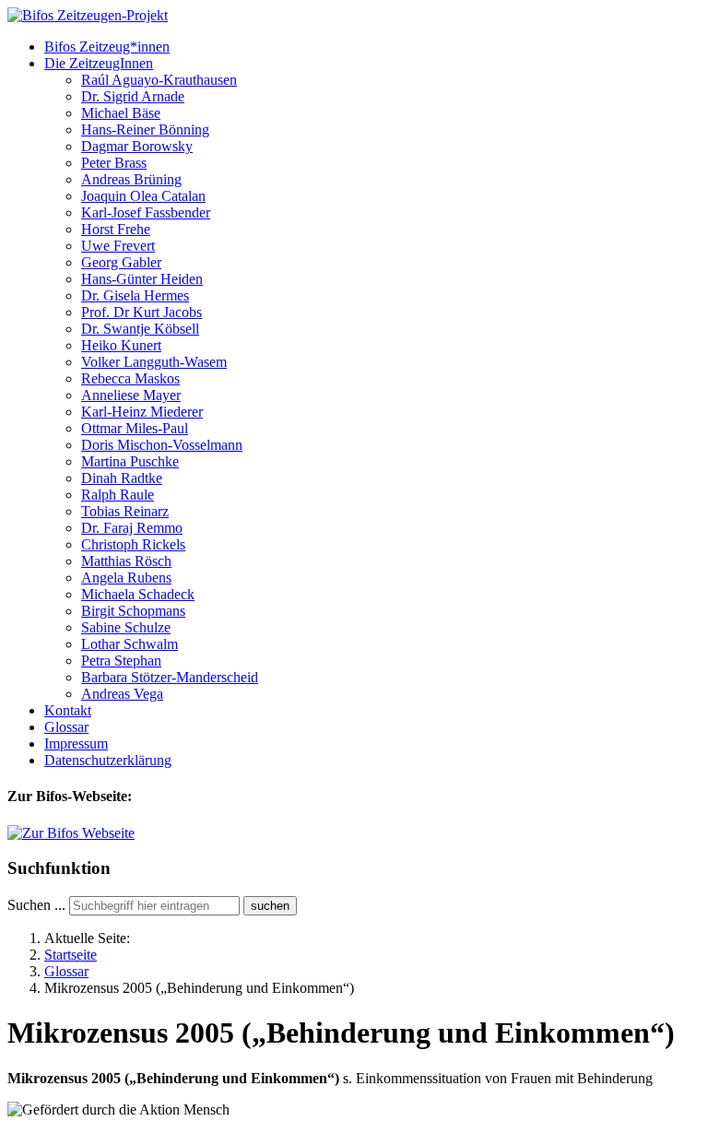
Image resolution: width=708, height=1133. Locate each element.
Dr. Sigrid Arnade (132, 96)
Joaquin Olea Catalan (143, 196)
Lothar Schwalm (129, 644)
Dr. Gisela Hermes (135, 295)
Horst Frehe (115, 229)
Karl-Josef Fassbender (145, 212)
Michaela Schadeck (138, 594)
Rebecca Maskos (130, 378)
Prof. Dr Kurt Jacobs (141, 312)
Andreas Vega (122, 694)
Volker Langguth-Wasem (154, 362)
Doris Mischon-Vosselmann (161, 445)
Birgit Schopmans (133, 611)
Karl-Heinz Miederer (142, 411)
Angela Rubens (126, 577)
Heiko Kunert (121, 345)
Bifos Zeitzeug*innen (107, 46)
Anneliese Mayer (131, 395)
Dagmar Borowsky (137, 146)
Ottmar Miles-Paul (134, 428)
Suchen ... (36, 905)
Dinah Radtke (121, 478)
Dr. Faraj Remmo (132, 528)
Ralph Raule (117, 494)
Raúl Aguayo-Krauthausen (159, 80)
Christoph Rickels (133, 544)
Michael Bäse (120, 113)
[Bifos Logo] (71, 833)
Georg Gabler (121, 262)
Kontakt (67, 710)
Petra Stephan (121, 660)
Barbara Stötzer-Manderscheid (169, 677)
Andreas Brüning (131, 179)
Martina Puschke (130, 461)
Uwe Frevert (118, 246)
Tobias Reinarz (125, 511)
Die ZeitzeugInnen (98, 63)
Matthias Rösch (126, 561)
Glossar (66, 727)
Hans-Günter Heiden (142, 279)
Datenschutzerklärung (107, 760)
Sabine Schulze (126, 627)
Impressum (76, 743)
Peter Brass (114, 163)
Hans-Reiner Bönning (145, 129)
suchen (270, 906)
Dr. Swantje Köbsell (140, 328)
